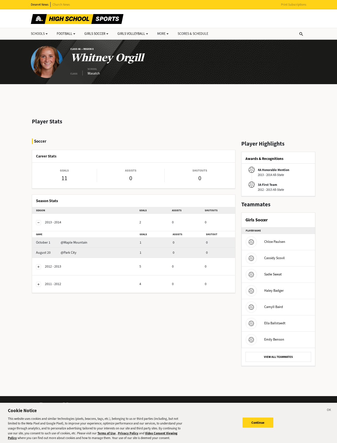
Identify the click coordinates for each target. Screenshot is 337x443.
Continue (257, 422)
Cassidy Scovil (274, 258)
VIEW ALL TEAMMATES (278, 357)
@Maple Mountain (61, 242)
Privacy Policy (128, 433)
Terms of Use (106, 433)
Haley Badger (274, 290)
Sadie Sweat (273, 274)
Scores (193, 33)
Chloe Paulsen (274, 241)
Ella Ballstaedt (274, 323)
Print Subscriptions (293, 4)
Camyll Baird (273, 307)
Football (64, 33)
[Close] (329, 410)
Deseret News (39, 4)
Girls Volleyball (131, 33)
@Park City (56, 252)
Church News (61, 4)
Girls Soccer (94, 33)
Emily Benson (274, 339)
